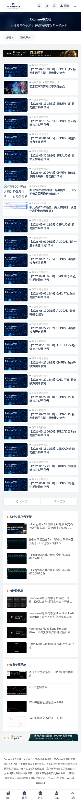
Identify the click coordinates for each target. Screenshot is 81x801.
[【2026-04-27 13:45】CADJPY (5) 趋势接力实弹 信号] (16, 382)
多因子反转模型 (40, 151)
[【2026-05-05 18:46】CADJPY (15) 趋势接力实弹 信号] (16, 296)
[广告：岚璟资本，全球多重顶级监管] (40, 53)
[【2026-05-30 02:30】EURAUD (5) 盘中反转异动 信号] (16, 158)
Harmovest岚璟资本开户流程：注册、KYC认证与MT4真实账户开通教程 (50, 602)
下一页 (58, 501)
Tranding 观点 (39, 186)
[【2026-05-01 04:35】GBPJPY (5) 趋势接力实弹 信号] (16, 141)
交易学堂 (36, 82)
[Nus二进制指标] (17, 690)
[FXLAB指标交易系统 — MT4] (17, 707)
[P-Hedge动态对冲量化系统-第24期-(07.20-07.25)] (17, 573)
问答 (40, 797)
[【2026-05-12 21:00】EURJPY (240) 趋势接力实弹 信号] (16, 468)
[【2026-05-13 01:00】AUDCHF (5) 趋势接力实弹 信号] (16, 348)
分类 (24, 797)
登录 (66, 6)
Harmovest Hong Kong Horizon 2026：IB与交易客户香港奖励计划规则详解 (51, 632)
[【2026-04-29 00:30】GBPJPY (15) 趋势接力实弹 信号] (16, 399)
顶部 (73, 797)
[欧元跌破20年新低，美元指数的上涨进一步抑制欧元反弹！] (16, 208)
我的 (56, 797)
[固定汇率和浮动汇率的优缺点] (16, 87)
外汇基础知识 (52, 82)
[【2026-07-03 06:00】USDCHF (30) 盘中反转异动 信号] (16, 279)
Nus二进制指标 (38, 687)
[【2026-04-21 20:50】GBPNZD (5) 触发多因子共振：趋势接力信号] (16, 417)
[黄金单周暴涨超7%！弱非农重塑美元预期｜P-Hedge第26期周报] (17, 543)
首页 (8, 797)
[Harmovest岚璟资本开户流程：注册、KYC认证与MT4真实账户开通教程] (17, 602)
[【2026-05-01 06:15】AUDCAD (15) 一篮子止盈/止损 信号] (16, 244)
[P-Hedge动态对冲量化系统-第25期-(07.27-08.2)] (17, 559)
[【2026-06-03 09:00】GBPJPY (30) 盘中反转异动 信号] (16, 486)
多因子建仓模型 (40, 65)
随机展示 (25, 37)
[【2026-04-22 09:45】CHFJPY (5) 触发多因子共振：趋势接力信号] (16, 175)
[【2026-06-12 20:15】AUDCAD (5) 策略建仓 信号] (16, 313)
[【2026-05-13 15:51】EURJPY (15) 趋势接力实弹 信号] (16, 106)
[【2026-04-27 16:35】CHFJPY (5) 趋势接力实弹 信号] (16, 365)
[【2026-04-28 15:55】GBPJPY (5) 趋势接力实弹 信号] (16, 261)
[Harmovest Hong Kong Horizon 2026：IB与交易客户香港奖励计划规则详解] (17, 632)
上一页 (23, 501)
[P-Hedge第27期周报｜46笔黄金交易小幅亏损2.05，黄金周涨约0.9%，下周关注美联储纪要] (17, 528)
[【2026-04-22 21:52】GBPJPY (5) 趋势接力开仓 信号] (16, 330)
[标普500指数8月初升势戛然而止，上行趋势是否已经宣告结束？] (16, 194)
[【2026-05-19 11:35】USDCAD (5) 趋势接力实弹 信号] (16, 451)
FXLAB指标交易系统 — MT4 (46, 702)
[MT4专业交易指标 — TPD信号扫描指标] (17, 674)
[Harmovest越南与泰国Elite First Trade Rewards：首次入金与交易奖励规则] (17, 617)
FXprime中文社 (56, 778)
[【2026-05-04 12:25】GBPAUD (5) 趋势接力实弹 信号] (16, 227)
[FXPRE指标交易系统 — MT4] (17, 721)
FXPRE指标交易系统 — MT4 (46, 718)
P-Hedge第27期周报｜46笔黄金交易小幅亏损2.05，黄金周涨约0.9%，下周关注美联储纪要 (51, 528)
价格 (8, 37)
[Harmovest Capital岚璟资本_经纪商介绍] (17, 647)
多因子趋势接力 (40, 100)
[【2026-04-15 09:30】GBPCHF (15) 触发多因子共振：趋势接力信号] (16, 72)
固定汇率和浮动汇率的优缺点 (47, 86)
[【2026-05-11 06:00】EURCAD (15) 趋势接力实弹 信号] (16, 434)
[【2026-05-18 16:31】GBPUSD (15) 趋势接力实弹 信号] (16, 123)
